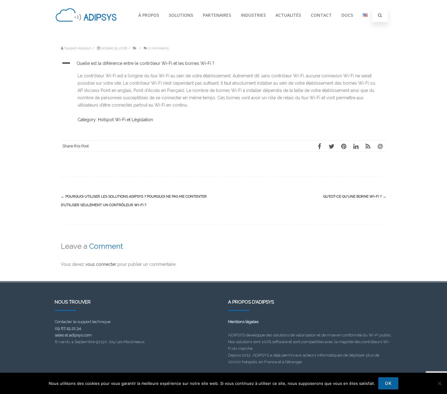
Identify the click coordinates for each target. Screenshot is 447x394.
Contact (321, 15)
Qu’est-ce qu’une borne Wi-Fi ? (354, 196)
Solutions (181, 15)
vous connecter (100, 264)
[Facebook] (319, 146)
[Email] (380, 146)
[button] (223, 63)
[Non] (439, 383)
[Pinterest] (344, 146)
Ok (388, 383)
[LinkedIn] (356, 146)
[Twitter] (331, 146)
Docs (347, 15)
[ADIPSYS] (86, 28)
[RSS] (368, 146)
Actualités (288, 15)
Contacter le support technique (82, 321)
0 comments (158, 48)
